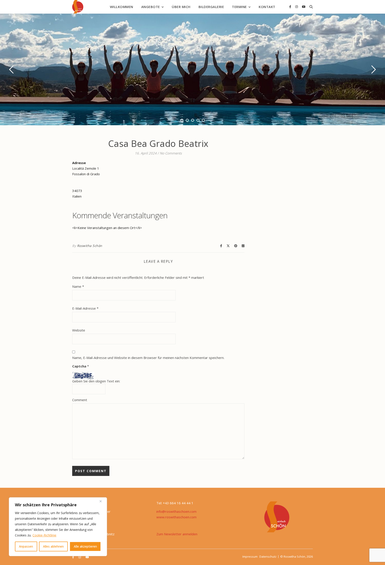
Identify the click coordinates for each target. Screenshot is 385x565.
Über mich (181, 6)
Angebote (150, 6)
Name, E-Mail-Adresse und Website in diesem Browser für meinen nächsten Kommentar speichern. (148, 357)
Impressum (250, 557)
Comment (79, 400)
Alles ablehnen (53, 546)
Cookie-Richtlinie (44, 535)
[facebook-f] (290, 6)
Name (78, 286)
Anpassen (26, 546)
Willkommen (121, 6)
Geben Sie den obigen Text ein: (96, 381)
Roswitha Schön (89, 246)
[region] (58, 526)
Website (78, 330)
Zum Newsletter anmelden (176, 534)
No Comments (171, 153)
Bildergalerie (211, 6)
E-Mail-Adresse (85, 308)
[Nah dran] (102, 501)
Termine (239, 6)
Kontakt (267, 6)
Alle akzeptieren (85, 546)
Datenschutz (267, 557)
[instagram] (297, 6)
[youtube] (303, 6)
